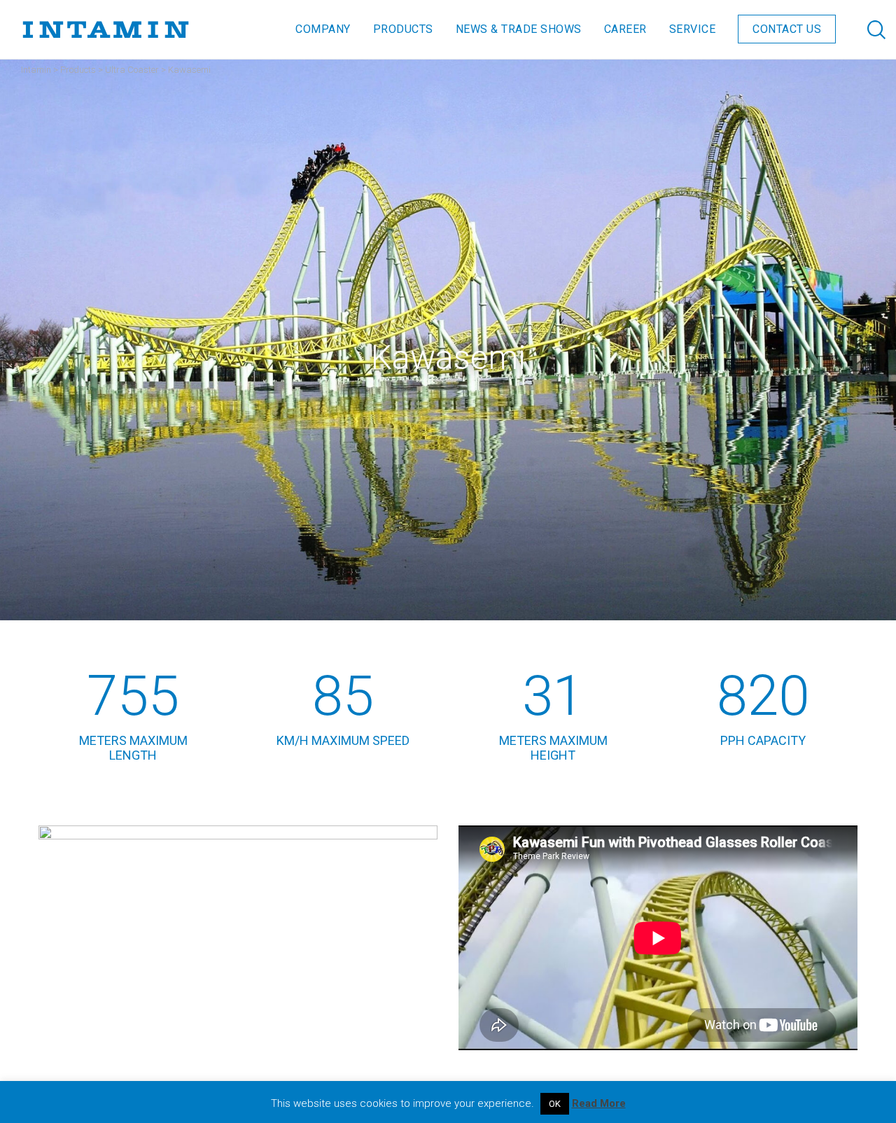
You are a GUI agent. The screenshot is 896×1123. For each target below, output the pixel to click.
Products (78, 69)
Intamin (36, 69)
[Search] (862, 29)
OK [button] (555, 1103)
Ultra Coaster (132, 69)
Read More (599, 1103)
